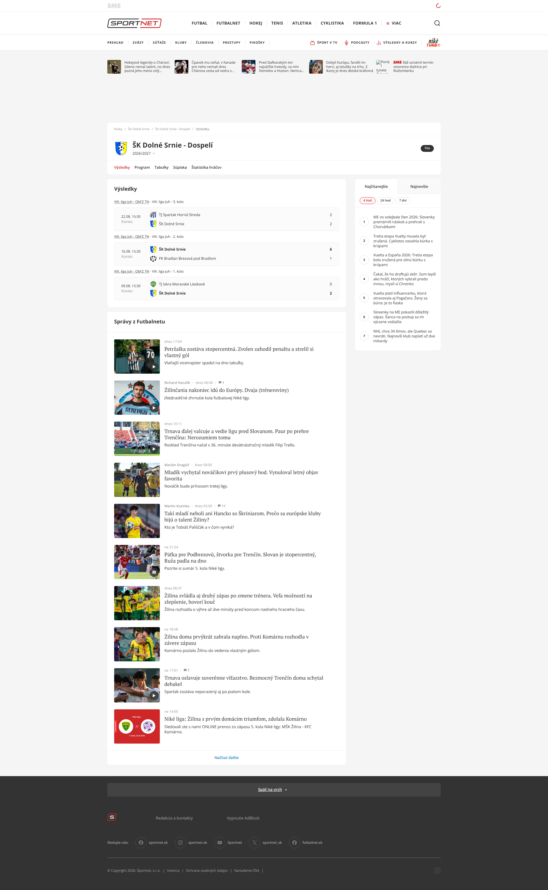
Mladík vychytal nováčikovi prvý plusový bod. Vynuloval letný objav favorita (241, 475)
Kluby (118, 129)
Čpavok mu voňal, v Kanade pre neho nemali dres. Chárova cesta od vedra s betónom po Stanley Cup (214, 67)
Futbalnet (228, 23)
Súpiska (180, 167)
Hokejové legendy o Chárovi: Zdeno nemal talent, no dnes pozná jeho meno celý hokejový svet (147, 67)
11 (223, 506)
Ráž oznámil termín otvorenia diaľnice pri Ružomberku (413, 67)
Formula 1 (365, 23)
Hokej (255, 23)
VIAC (396, 23)
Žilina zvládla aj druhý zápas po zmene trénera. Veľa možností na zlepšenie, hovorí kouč (238, 599)
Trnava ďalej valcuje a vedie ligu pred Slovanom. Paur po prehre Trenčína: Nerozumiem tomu (236, 434)
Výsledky (122, 167)
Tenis (277, 23)
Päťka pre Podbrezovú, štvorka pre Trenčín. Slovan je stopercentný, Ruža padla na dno (240, 557)
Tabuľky (161, 167)
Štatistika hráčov (206, 167)
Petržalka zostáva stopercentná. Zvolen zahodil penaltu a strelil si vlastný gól (239, 352)
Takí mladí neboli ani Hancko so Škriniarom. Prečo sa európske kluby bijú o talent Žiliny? (242, 516)
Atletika (301, 23)
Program (142, 167)
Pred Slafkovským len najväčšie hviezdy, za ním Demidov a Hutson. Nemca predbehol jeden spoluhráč (280, 67)
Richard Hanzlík (177, 382)
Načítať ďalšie (226, 757)
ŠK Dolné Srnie (139, 129)
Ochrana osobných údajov (207, 870)
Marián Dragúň (176, 465)
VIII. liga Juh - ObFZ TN (131, 201)
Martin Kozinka (177, 506)
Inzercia (173, 870)
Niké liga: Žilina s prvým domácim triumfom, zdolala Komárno (235, 719)
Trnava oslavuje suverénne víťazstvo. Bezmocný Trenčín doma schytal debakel (243, 681)
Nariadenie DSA (246, 870)
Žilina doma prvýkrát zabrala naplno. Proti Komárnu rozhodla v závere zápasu (236, 640)
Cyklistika (332, 23)
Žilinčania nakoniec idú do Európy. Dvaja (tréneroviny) (226, 390)
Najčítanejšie (376, 186)
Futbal (199, 23)
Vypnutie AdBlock (243, 818)
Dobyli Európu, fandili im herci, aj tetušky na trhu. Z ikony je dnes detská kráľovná (349, 67)
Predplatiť (397, 5)
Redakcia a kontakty (174, 818)
